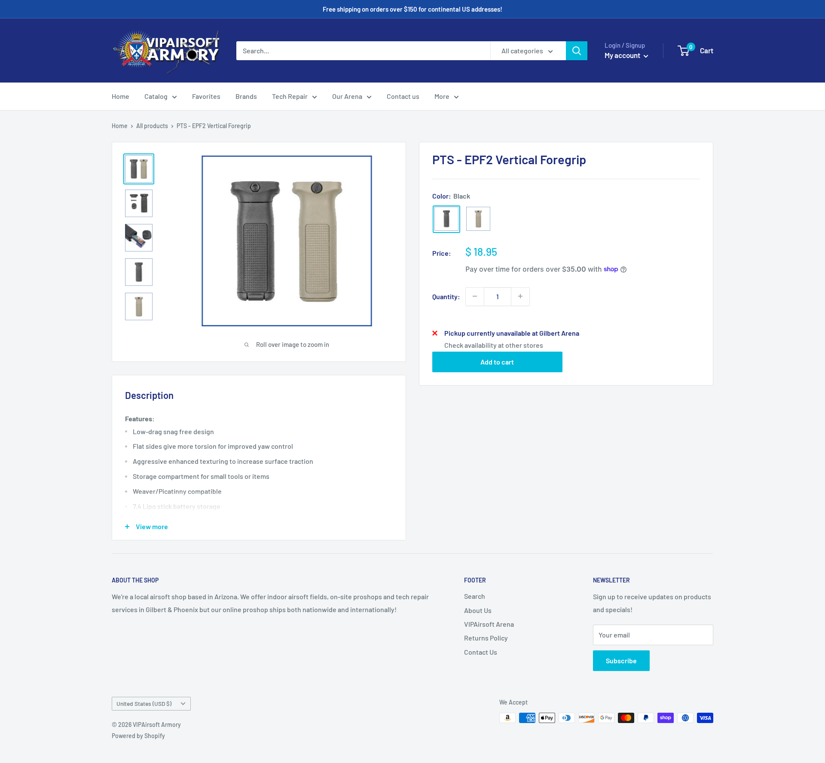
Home (120, 96)
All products (152, 125)
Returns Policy (486, 638)
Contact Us (480, 652)
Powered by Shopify (138, 735)
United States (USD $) (143, 703)
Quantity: (446, 296)
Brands (246, 96)
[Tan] (478, 219)
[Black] (446, 219)
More (441, 96)
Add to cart (497, 361)
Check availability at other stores (493, 344)
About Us (478, 610)
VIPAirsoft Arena (489, 624)
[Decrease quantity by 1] (475, 296)
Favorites (206, 96)
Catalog (156, 96)
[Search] (576, 50)
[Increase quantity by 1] (520, 296)
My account (623, 55)
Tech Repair (290, 96)
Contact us (403, 96)
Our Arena (347, 96)
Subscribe (621, 660)
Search (474, 596)
